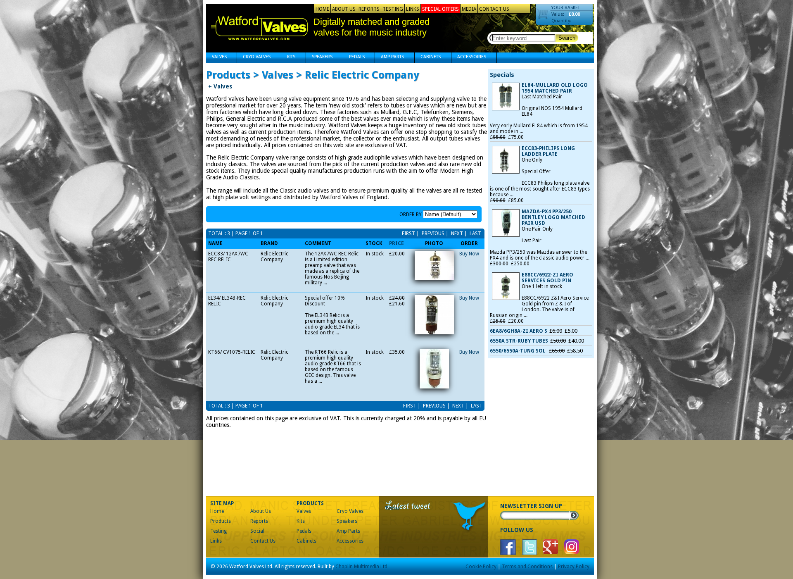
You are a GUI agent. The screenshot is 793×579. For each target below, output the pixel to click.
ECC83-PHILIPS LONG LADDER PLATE (548, 151)
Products (220, 521)
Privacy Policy (573, 566)
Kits (288, 57)
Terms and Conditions (527, 566)
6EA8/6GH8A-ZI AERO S (518, 331)
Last (474, 233)
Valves (216, 57)
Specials (502, 75)
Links (412, 9)
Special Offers (440, 9)
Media (469, 9)
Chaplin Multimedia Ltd (361, 566)
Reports (369, 9)
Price (396, 243)
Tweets (392, 508)
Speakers (319, 57)
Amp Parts (389, 57)
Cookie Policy (480, 566)
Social (257, 531)
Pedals (354, 57)
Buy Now (469, 254)
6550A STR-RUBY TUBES (519, 341)
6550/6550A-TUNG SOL (518, 351)
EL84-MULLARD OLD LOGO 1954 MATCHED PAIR (555, 88)
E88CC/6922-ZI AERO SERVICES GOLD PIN (547, 278)
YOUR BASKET (565, 7)
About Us (344, 9)
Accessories (468, 57)
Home (322, 9)
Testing (392, 9)
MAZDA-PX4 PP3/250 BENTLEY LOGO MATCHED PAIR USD (553, 217)
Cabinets (428, 57)
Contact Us (494, 9)
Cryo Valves (254, 57)
